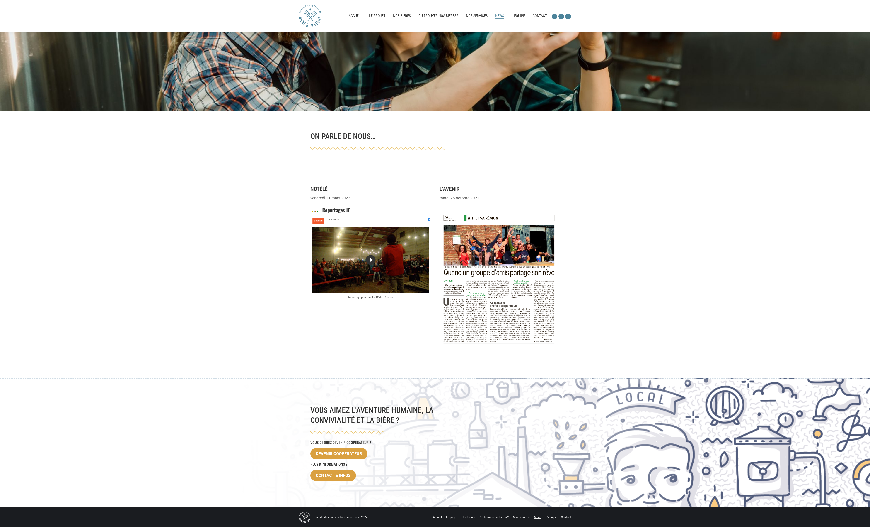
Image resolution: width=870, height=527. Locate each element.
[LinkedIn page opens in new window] (568, 16)
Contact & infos (333, 475)
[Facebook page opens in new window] (554, 16)
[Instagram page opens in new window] (561, 16)
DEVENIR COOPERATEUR (339, 453)
